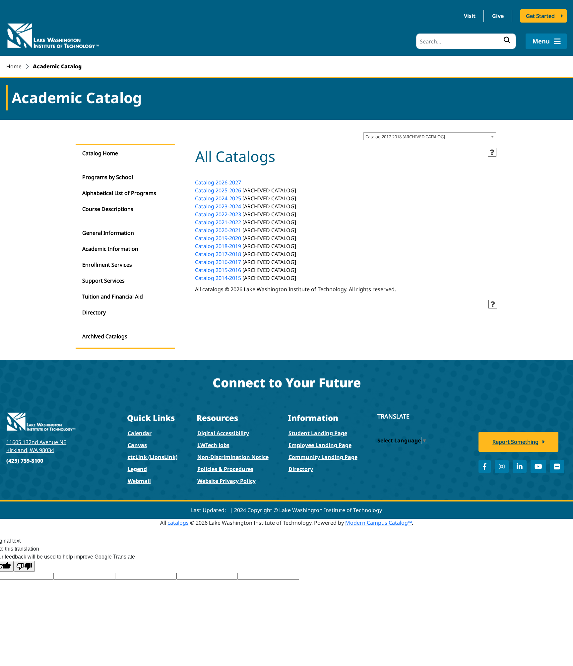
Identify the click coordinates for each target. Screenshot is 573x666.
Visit (470, 16)
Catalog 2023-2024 (218, 206)
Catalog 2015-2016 (218, 270)
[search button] (507, 39)
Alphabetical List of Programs (119, 193)
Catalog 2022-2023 (218, 214)
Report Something (515, 441)
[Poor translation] (24, 566)
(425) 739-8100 (24, 460)
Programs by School (107, 177)
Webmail (139, 481)
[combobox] (429, 136)
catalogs (178, 522)
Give (498, 16)
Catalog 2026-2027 (218, 182)
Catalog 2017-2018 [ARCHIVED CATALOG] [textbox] (405, 137)
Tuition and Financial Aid (112, 296)
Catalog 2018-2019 (218, 246)
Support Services (103, 280)
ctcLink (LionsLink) (152, 457)
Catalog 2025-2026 (218, 190)
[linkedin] (520, 466)
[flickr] (557, 466)
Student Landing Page (317, 433)
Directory (94, 312)
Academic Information (110, 248)
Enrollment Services (107, 264)
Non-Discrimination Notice (233, 457)
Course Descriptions (107, 209)
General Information (108, 232)
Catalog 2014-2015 (218, 278)
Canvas (137, 445)
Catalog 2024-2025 (218, 198)
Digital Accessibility (223, 433)
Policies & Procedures (225, 469)
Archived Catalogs (104, 336)
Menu (542, 41)
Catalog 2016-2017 (218, 262)
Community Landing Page (322, 457)
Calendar (140, 433)
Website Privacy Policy (226, 481)
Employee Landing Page (319, 445)
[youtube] (538, 466)
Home (14, 66)
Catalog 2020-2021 (218, 230)
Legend (137, 469)
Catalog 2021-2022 (218, 222)
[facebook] (484, 466)
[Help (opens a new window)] (492, 152)
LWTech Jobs (213, 445)
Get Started (540, 16)
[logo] (52, 35)
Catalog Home (100, 153)
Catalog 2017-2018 (218, 254)
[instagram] (502, 466)
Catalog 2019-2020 (218, 238)
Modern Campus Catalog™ (378, 522)
